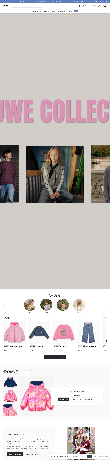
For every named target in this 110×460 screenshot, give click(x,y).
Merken (70, 11)
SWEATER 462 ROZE (60, 346)
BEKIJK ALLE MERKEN (15, 454)
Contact (96, 1)
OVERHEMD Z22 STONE (36, 346)
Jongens (46, 11)
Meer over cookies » (103, 456)
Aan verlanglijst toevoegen (82, 399)
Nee (95, 456)
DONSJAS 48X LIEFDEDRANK (13, 346)
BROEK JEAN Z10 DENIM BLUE (87, 346)
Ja (89, 456)
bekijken (62, 399)
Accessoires (61, 11)
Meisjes (53, 11)
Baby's (39, 11)
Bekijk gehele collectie (54, 357)
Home (34, 11)
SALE (75, 11)
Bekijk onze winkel (32, 454)
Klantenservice (103, 1)
